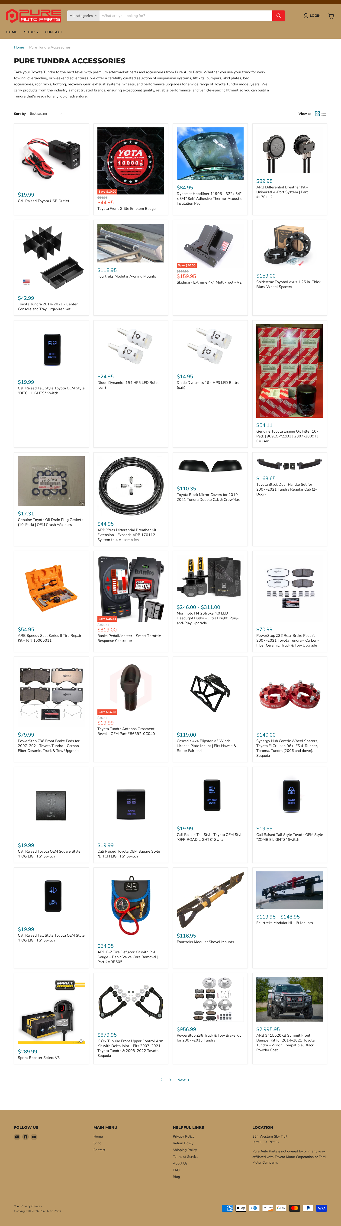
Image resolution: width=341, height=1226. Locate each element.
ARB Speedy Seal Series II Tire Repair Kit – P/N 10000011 (49, 638)
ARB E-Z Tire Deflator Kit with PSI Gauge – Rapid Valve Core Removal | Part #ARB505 (127, 957)
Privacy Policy (183, 1136)
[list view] (324, 113)
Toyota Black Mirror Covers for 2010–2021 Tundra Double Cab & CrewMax (208, 497)
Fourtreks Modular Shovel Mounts (205, 942)
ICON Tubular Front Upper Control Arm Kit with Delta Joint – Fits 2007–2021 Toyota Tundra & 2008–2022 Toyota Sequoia (130, 1048)
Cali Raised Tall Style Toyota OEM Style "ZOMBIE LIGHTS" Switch (289, 837)
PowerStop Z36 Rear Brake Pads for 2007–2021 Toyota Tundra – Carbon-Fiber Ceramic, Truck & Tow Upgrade (287, 640)
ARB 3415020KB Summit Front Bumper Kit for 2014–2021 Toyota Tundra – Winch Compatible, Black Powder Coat (285, 1043)
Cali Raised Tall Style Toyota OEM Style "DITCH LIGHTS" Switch (51, 391)
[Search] (278, 15)
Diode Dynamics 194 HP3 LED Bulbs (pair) (208, 385)
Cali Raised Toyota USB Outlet (43, 201)
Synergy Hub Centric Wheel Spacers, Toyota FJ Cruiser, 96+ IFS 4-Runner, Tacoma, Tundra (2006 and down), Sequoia (287, 748)
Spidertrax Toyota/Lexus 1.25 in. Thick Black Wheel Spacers (288, 284)
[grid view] (317, 113)
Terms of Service (185, 1156)
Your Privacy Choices (28, 1206)
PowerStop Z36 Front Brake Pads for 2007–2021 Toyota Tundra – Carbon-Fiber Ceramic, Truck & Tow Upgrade (49, 745)
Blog (176, 1176)
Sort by (20, 114)
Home (11, 32)
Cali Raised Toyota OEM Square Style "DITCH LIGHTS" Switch (128, 854)
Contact (53, 32)
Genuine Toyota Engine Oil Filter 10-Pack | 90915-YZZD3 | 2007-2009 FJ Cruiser (287, 436)
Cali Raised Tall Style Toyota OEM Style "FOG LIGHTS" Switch (51, 938)
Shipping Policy (185, 1150)
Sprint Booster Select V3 (39, 1057)
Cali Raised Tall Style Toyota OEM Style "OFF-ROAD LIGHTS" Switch (210, 837)
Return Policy (183, 1143)
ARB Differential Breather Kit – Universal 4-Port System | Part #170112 (282, 192)
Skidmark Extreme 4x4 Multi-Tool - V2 (209, 282)
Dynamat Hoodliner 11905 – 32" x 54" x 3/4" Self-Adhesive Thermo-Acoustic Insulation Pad (209, 198)
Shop (30, 32)
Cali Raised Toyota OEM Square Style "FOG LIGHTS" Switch (49, 854)
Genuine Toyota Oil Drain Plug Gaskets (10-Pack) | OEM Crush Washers (50, 522)
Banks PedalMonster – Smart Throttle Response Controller (129, 638)
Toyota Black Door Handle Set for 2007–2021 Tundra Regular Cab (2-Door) (286, 489)
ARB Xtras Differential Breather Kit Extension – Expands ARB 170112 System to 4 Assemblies (126, 534)
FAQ (176, 1170)
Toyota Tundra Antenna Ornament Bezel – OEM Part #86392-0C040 (126, 731)
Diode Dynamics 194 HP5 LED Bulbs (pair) (128, 385)
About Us (180, 1163)
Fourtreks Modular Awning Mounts (126, 276)
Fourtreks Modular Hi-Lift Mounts (284, 922)
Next (182, 1080)
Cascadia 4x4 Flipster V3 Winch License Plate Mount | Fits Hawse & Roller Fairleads (206, 745)
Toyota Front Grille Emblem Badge (126, 208)
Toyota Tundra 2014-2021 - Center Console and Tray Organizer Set (48, 307)
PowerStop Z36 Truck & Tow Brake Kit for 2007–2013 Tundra (209, 1038)
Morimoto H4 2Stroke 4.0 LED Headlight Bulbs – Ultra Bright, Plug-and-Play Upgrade (208, 618)
